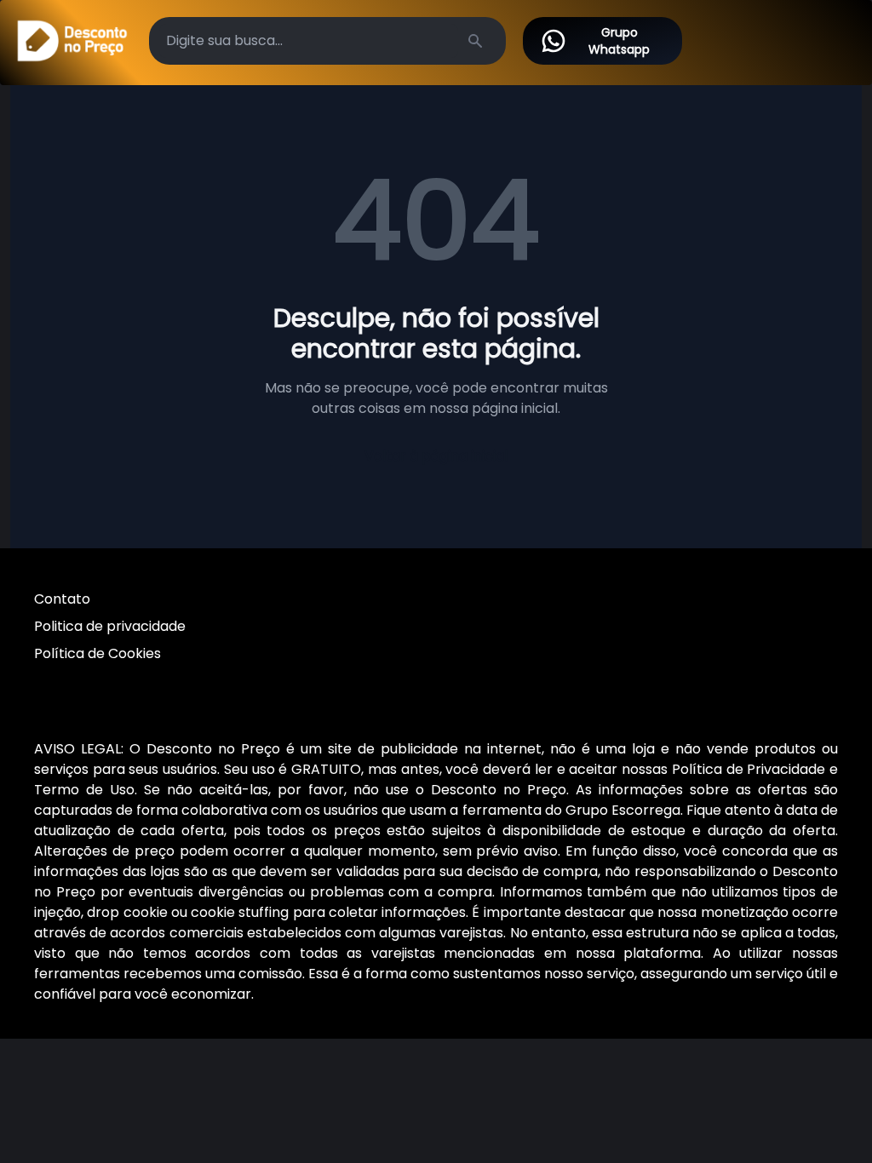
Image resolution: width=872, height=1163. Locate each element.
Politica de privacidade (110, 626)
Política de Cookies (97, 653)
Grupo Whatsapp (619, 41)
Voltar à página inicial (436, 456)
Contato (62, 599)
